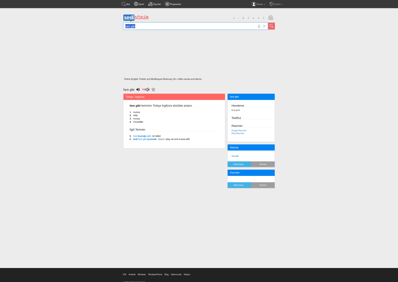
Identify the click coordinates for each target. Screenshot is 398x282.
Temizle (262, 164)
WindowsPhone (155, 274)
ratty (135, 115)
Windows (142, 274)
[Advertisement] (199, 54)
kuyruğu (142, 135)
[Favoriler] (152, 91)
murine (136, 112)
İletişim (187, 274)
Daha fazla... (239, 164)
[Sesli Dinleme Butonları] (145, 90)
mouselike (138, 121)
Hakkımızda (176, 274)
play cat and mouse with (178, 139)
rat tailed (156, 135)
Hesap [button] (260, 4)
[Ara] (271, 26)
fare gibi (235, 155)
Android (132, 274)
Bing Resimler (237, 133)
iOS (124, 274)
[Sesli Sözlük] (136, 21)
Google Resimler (238, 130)
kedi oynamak (145, 139)
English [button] (277, 4)
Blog (166, 274)
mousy (136, 118)
